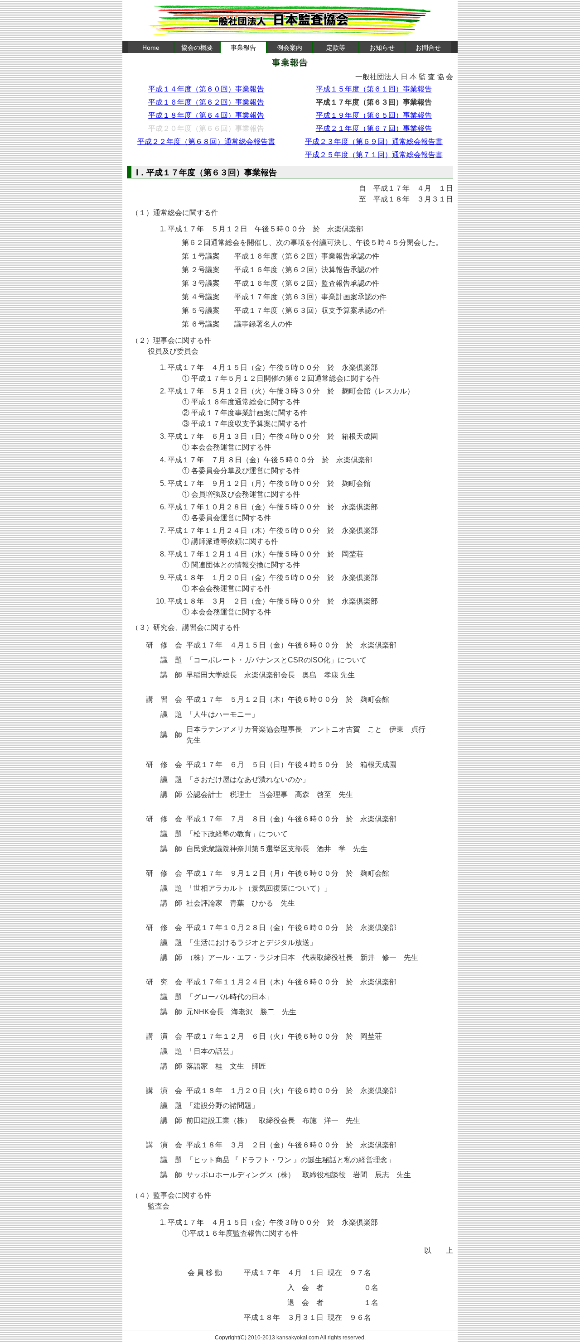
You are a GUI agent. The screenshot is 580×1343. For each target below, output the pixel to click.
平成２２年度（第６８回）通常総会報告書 (206, 141)
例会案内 (289, 47)
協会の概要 (197, 47)
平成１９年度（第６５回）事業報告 (374, 115)
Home (151, 47)
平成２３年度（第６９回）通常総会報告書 (374, 141)
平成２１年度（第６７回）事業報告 (374, 128)
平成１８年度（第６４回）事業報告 (206, 115)
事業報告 (243, 47)
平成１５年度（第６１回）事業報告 (374, 89)
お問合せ (428, 47)
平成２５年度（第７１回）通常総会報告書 (374, 154)
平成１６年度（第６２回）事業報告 (206, 102)
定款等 (335, 47)
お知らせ (382, 47)
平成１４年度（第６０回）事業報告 (206, 89)
